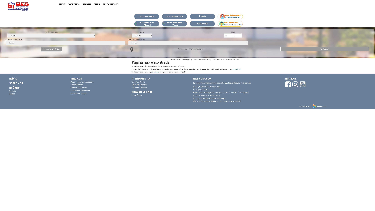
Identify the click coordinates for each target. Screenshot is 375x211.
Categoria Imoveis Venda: (14, 39)
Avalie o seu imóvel (78, 93)
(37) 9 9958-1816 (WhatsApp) (208, 95)
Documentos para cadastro (82, 82)
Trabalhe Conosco (139, 87)
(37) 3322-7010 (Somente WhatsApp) (211, 98)
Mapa (97, 4)
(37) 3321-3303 (202, 89)
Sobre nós (73, 4)
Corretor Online (138, 82)
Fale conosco (110, 4)
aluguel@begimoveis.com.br (239, 83)
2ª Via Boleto (137, 95)
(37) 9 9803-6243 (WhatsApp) (208, 86)
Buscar (325, 49)
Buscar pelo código (51, 49)
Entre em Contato (139, 85)
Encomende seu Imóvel (80, 90)
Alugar (12, 94)
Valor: (233, 32)
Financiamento (77, 85)
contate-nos (155, 72)
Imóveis (86, 4)
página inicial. (237, 69)
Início (62, 4)
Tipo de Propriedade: (51, 32)
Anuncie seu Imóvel (79, 87)
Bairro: (142, 32)
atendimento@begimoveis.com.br (210, 83)
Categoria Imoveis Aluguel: (136, 39)
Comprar (13, 91)
